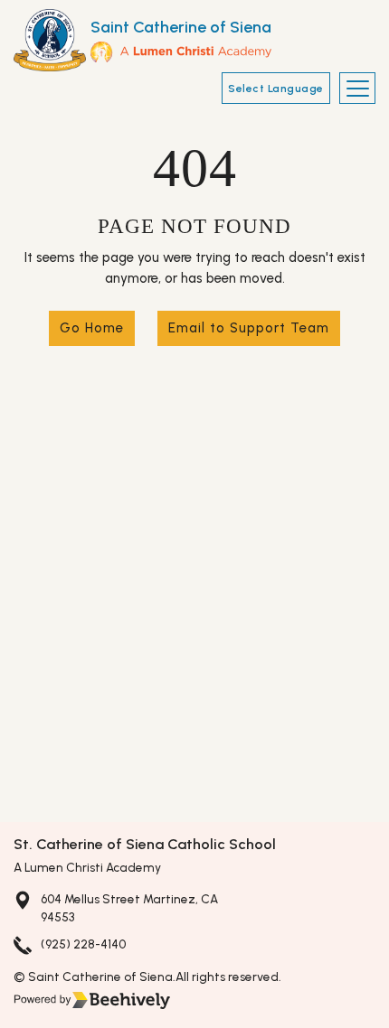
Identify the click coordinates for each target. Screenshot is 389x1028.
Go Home (92, 328)
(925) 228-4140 (83, 944)
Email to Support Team (248, 328)
